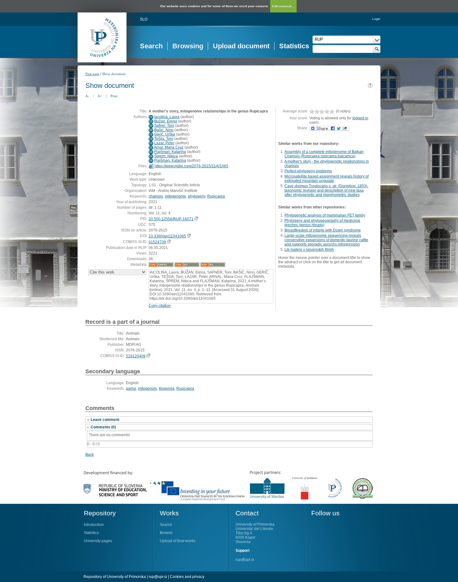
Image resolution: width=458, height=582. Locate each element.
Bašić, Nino (164, 130)
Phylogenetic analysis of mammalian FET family (324, 215)
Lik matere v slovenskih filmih (309, 249)
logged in (360, 118)
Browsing (187, 46)
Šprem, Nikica (166, 156)
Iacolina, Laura (166, 117)
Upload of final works (177, 541)
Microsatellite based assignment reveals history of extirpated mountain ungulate (326, 178)
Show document (114, 74)
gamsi (131, 388)
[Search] (376, 49)
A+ (100, 96)
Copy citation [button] (160, 305)
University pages (98, 541)
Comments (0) (103, 427)
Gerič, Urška (164, 134)
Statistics (294, 46)
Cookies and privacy (187, 577)
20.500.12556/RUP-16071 (171, 219)
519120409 (136, 356)
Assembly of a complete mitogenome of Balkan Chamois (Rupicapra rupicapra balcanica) (324, 154)
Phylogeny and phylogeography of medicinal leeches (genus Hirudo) (322, 222)
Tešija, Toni (163, 138)
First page (92, 74)
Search (151, 46)
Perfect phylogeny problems (308, 171)
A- (87, 96)
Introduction (94, 524)
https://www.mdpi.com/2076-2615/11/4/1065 (191, 166)
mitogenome (175, 196)
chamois (156, 196)
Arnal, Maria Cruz (169, 147)
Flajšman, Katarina (170, 152)
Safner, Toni (164, 125)
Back (89, 454)
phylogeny (196, 196)
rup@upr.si (245, 559)
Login (376, 19)
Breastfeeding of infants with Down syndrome (322, 230)
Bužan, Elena (165, 121)
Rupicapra (216, 196)
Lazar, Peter (164, 143)
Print (114, 96)
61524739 (157, 242)
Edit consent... (283, 6)
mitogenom (147, 388)
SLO (143, 19)
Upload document (241, 46)
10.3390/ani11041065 (167, 236)
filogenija (166, 388)
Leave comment (105, 419)
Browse (166, 533)
